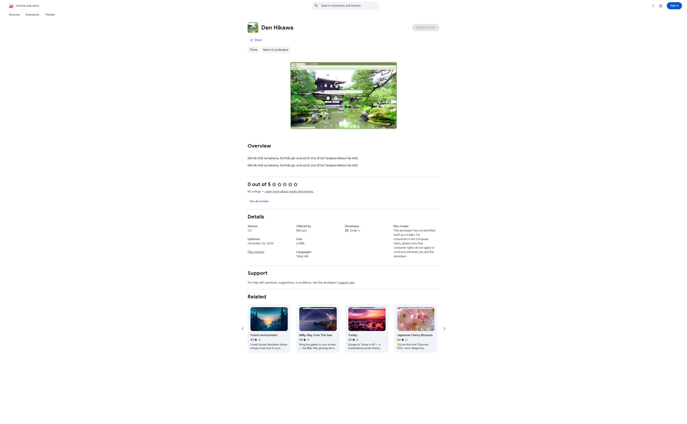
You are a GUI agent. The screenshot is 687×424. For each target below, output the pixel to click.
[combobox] (349, 6)
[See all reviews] (259, 201)
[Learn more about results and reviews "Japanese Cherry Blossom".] (406, 339)
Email (353, 230)
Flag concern (256, 252)
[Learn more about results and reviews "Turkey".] (357, 339)
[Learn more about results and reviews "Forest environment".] (259, 339)
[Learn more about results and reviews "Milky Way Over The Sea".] (308, 339)
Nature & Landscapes (275, 49)
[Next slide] (444, 328)
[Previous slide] (242, 328)
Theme (253, 49)
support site (346, 282)
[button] (660, 5)
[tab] (14, 14)
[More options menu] (653, 5)
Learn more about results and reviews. (289, 191)
